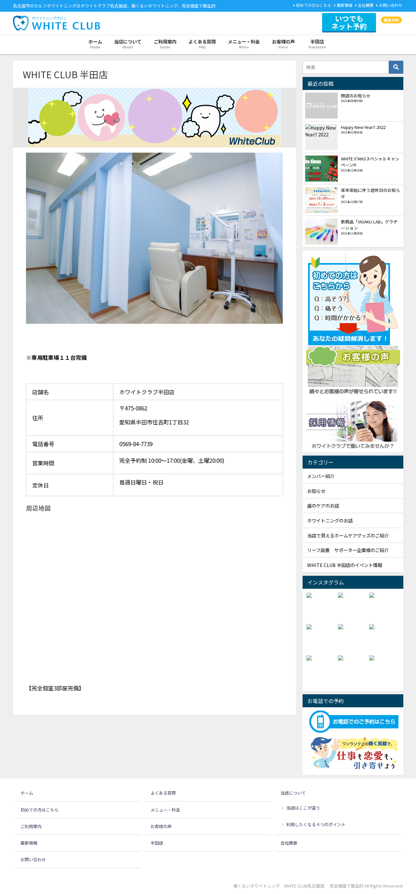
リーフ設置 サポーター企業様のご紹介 (348, 550)
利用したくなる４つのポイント (315, 824)
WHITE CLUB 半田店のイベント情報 (344, 564)
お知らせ (316, 490)
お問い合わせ (390, 5)
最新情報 (344, 5)
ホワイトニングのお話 (330, 520)
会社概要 (365, 5)
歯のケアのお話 (323, 505)
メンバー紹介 (320, 475)
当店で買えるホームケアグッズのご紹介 (348, 535)
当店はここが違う (303, 808)
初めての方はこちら (313, 5)
